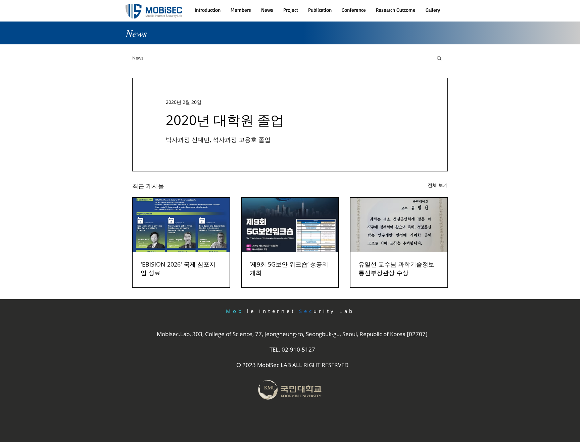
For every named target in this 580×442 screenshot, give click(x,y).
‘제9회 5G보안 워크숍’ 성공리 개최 (289, 268)
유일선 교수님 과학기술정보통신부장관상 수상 (396, 268)
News (137, 58)
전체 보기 (438, 185)
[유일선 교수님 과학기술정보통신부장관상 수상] (398, 225)
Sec (306, 311)
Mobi (236, 311)
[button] (241, 10)
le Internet (273, 311)
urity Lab (333, 311)
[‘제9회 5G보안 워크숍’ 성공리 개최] (290, 225)
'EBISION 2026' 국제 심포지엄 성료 (178, 268)
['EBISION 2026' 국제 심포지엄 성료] (181, 225)
